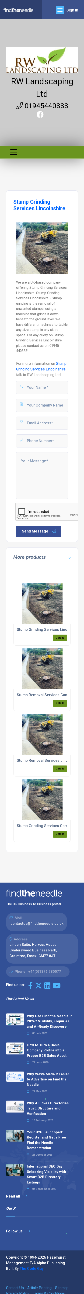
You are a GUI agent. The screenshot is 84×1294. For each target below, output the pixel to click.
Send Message (35, 531)
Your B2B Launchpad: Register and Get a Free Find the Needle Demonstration (46, 1140)
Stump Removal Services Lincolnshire (49, 760)
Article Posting (39, 1288)
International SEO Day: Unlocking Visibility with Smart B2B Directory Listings (46, 1174)
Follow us (15, 1231)
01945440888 (45, 106)
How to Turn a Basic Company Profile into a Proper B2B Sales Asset (46, 1050)
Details (60, 637)
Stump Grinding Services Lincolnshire (49, 629)
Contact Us (15, 1288)
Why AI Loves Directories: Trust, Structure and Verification (48, 1108)
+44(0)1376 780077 (44, 971)
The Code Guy (32, 1268)
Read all (13, 1196)
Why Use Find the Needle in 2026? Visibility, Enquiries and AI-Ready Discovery (50, 1021)
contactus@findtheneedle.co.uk (36, 923)
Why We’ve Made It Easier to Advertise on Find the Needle (48, 1079)
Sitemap (62, 1288)
